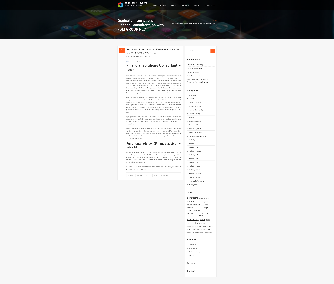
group (156, 175)
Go (213, 51)
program (199, 226)
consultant (131, 175)
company (189, 204)
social (193, 229)
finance (139, 175)
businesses (198, 201)
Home (215, 21)
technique (195, 232)
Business (191, 99)
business (191, 201)
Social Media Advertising (195, 65)
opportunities (202, 223)
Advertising (192, 95)
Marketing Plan (193, 162)
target (189, 232)
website (201, 232)
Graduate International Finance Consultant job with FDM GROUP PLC (194, 23)
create (206, 204)
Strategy (173, 5)
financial (204, 210)
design (201, 207)
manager (196, 215)
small (188, 229)
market (201, 216)
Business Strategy (194, 114)
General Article (210, 5)
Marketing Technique (195, 173)
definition (190, 208)
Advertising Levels (193, 72)
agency (201, 198)
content (202, 204)
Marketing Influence (195, 155)
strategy (209, 229)
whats (210, 232)
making (207, 213)
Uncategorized (193, 185)
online (195, 223)
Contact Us (192, 244)
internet (202, 213)
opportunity (191, 226)
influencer (196, 213)
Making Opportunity (195, 132)
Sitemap (191, 256)
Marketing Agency (194, 147)
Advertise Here (193, 248)
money (189, 223)
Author (131, 56)
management (190, 216)
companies (205, 202)
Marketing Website (195, 177)
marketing (193, 219)
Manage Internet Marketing (197, 136)
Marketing (197, 5)
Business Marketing (159, 5)
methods (208, 219)
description (197, 207)
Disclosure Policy (194, 252)
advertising (192, 197)
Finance (191, 117)
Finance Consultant (144, 56)
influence (190, 213)
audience (206, 198)
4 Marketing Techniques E (195, 68)
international (164, 175)
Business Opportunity (196, 110)
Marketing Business (195, 151)
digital (206, 207)
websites (206, 232)
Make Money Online (195, 129)
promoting (205, 226)
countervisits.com (136, 2)
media (202, 219)
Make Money (185, 5)
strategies (203, 229)
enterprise (191, 210)
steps (198, 229)
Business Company (195, 102)
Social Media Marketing (196, 181)
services (211, 226)
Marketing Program (195, 166)
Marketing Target (194, 170)
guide (208, 210)
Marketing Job (193, 159)
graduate (148, 175)
